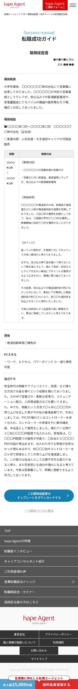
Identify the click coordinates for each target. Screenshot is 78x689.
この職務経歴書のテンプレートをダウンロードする (39, 495)
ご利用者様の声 (15, 571)
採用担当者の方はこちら (21, 602)
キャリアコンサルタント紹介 (24, 561)
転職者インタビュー (18, 551)
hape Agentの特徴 (17, 541)
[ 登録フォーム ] (55, 7)
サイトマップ (39, 659)
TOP (7, 530)
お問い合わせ (39, 650)
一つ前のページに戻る (39, 510)
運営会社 (19, 634)
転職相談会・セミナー (19, 592)
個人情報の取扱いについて (19, 642)
